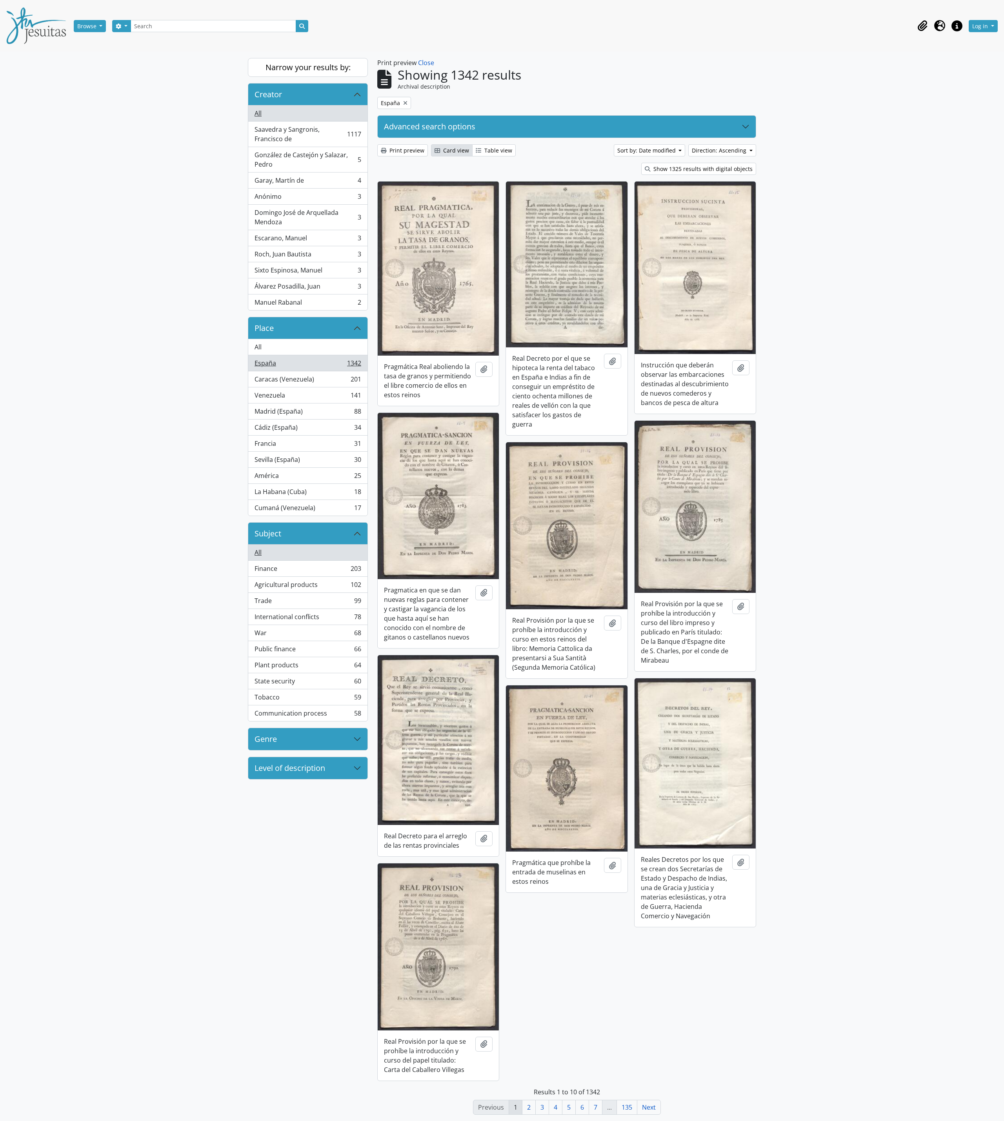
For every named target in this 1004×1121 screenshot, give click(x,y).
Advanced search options (429, 126)
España (307, 365)
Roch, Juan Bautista (307, 256)
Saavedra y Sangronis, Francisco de (307, 134)
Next (649, 1107)
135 (627, 1107)
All (258, 113)
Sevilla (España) (307, 461)
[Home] (39, 26)
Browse (87, 26)
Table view (497, 150)
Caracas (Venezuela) (307, 381)
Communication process (307, 715)
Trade (307, 602)
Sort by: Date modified (647, 150)
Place (264, 328)
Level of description (290, 768)
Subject (268, 533)
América (307, 477)
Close (426, 62)
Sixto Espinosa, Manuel (307, 272)
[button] (922, 26)
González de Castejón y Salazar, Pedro (307, 160)
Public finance (307, 651)
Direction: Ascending (720, 150)
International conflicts (307, 618)
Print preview (406, 150)
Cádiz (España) (307, 429)
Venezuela (307, 397)
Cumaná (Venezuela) (307, 509)
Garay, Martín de (307, 182)
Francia (307, 445)
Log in (980, 26)
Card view (455, 150)
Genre (266, 739)
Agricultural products (307, 586)
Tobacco (307, 699)
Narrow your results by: (308, 67)
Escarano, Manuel (307, 240)
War (307, 635)
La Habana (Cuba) (307, 493)
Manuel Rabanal (307, 304)
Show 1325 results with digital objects (702, 169)
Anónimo (307, 198)
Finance (307, 570)
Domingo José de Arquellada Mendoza (307, 217)
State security (307, 683)
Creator (268, 94)
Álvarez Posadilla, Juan (307, 288)
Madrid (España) (307, 413)
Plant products (307, 667)
